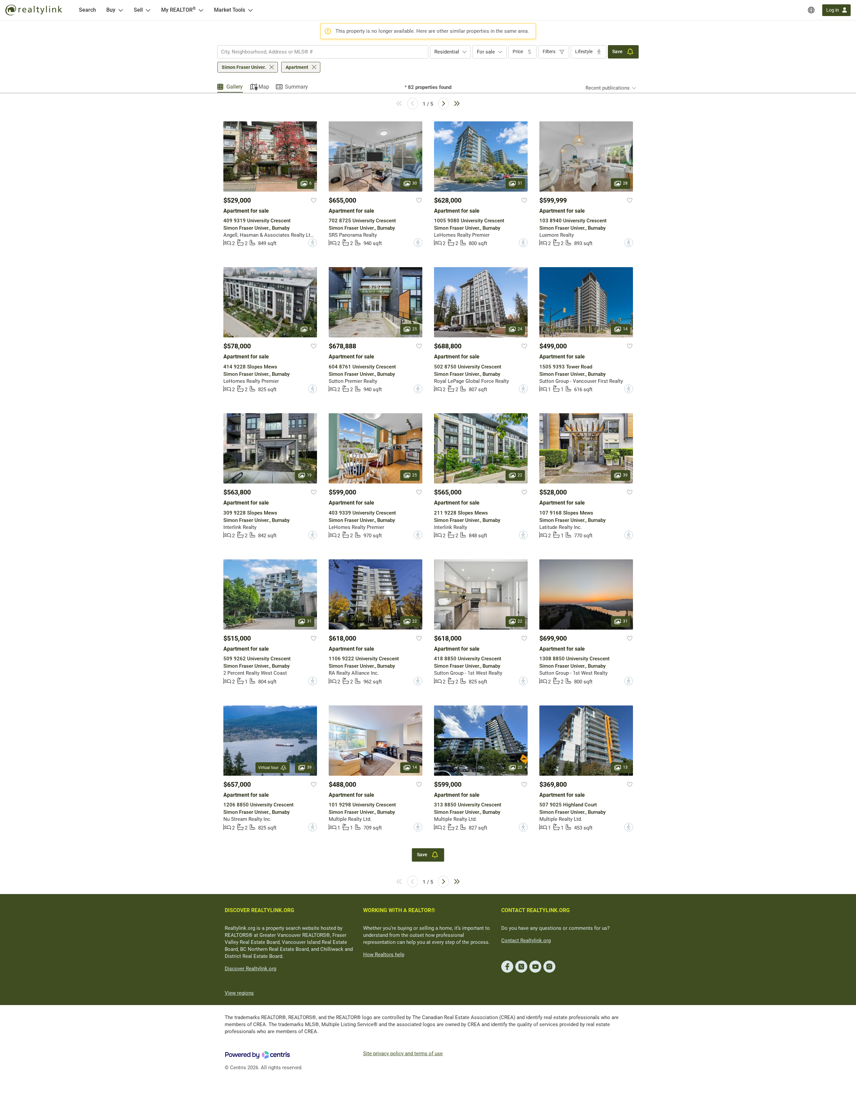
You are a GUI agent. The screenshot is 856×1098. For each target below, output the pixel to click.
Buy (110, 10)
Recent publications (607, 88)
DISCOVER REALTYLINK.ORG (259, 910)
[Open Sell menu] (148, 10)
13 (625, 767)
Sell (138, 10)
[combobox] (322, 52)
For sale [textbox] (486, 52)
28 (625, 183)
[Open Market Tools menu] (250, 10)
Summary (296, 87)
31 (520, 183)
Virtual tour (268, 767)
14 (625, 329)
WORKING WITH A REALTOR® (399, 910)
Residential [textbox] (446, 52)
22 (520, 475)
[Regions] (811, 10)
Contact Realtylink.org (526, 941)
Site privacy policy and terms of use (403, 1054)
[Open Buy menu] (120, 10)
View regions (239, 993)
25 (414, 329)
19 (309, 475)
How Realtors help (383, 955)
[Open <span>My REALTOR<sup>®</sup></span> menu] (201, 10)
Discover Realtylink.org (250, 969)
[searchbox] (318, 52)
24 (520, 329)
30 (414, 183)
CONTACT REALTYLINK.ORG (535, 910)
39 (625, 475)
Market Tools (229, 10)
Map (263, 87)
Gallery (234, 87)
